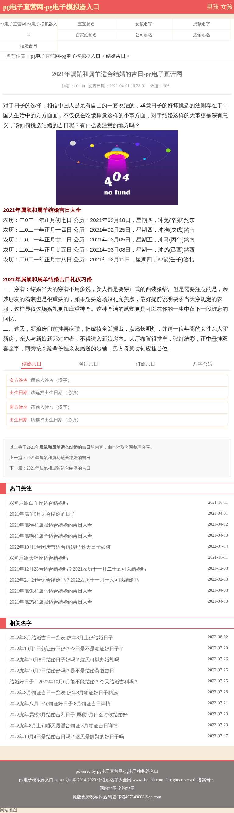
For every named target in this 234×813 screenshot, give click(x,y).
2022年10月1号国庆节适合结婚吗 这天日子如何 (60, 547)
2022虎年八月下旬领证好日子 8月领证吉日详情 (60, 703)
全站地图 (126, 788)
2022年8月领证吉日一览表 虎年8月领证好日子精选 (63, 692)
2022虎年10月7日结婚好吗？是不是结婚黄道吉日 (61, 670)
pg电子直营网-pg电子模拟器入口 (51, 7)
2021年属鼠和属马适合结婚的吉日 (58, 457)
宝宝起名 (86, 24)
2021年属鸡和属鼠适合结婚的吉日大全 (50, 601)
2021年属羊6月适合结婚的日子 (42, 514)
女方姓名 (18, 380)
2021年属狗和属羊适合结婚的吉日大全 (50, 536)
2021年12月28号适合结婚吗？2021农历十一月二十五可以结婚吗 (77, 569)
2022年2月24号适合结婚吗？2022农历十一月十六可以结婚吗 (74, 580)
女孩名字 (143, 24)
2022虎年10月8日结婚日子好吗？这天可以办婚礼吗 (64, 659)
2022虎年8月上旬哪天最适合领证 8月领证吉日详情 (63, 725)
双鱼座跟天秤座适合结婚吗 (38, 558)
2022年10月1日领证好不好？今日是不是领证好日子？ (66, 648)
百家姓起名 (86, 35)
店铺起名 (201, 35)
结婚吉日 (28, 46)
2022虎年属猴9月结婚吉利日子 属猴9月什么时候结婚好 (68, 714)
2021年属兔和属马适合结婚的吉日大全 (50, 590)
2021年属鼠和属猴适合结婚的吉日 (58, 468)
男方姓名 (18, 407)
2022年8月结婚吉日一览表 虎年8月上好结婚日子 (61, 637)
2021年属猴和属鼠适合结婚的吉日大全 (50, 525)
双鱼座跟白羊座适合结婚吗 (38, 503)
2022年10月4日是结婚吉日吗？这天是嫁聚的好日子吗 (66, 736)
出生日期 (18, 392)
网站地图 (108, 788)
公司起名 (143, 35)
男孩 (213, 6)
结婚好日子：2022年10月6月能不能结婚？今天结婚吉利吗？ (74, 681)
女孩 (227, 6)
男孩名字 (201, 24)
